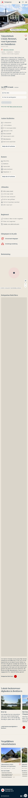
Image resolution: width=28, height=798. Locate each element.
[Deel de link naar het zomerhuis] (26, 39)
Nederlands (6, 796)
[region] (14, 273)
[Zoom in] (25, 284)
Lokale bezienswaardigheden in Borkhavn (9, 727)
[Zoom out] (25, 286)
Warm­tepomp (7, 139)
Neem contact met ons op (16, 106)
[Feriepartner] (6, 2)
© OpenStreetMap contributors (15, 288)
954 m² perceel (7, 133)
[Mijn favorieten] (22, 2)
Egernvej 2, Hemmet (8, 49)
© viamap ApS (7, 288)
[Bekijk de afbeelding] (14, 18)
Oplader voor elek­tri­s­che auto (11, 224)
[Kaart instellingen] (25, 280)
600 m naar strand (8, 191)
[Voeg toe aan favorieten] (26, 36)
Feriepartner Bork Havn (7, 676)
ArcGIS (2, 288)
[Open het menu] (26, 2)
